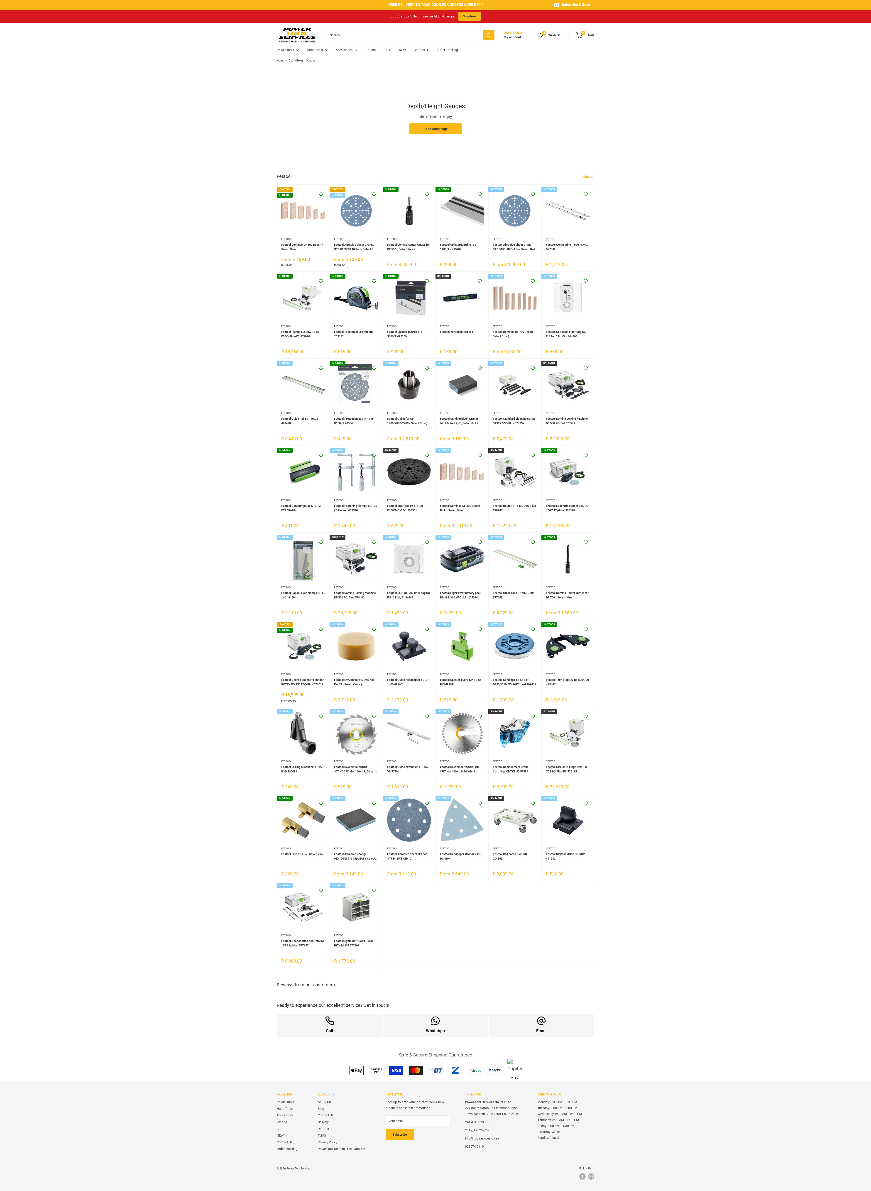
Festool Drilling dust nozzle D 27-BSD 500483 (302, 769)
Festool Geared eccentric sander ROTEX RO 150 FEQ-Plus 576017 (302, 682)
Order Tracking (447, 50)
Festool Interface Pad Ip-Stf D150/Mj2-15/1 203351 (405, 508)
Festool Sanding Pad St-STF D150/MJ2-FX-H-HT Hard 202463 (514, 682)
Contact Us (421, 50)
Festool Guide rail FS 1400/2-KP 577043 (513, 595)
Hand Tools (315, 50)
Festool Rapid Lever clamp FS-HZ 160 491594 (303, 595)
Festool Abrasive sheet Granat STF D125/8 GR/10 (407, 856)
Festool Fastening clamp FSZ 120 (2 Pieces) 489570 (355, 508)
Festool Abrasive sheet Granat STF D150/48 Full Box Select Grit (514, 247)
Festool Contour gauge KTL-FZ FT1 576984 (301, 508)
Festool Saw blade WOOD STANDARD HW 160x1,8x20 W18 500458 (355, 769)
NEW (402, 50)
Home (280, 60)
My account (512, 37)
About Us (324, 1102)
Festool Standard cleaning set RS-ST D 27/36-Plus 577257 (515, 421)
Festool (286, 239)
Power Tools (285, 50)
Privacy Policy (327, 1142)
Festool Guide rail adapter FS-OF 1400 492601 (408, 682)
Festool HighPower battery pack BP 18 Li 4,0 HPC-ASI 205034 (460, 595)
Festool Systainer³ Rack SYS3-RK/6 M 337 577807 (354, 943)
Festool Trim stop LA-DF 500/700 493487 (567, 682)
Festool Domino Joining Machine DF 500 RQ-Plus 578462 (355, 595)
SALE (387, 50)
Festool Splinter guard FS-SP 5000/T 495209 (405, 334)
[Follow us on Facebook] (582, 1176)
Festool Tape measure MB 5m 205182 (353, 334)
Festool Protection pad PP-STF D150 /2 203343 (354, 421)
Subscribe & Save (576, 5)
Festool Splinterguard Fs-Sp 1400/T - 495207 (458, 247)
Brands (370, 50)
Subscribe (399, 1134)
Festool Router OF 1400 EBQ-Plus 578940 (514, 508)
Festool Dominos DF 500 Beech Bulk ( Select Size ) (460, 508)
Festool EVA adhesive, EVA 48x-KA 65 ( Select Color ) (355, 682)
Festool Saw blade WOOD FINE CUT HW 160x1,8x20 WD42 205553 (460, 769)
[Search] (488, 35)
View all (589, 177)
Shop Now (469, 16)
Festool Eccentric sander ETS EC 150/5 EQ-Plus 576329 (567, 508)
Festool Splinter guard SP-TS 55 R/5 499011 (460, 682)
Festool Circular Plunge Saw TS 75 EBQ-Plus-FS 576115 (566, 769)
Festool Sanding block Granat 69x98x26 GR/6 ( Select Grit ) (459, 421)
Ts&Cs (322, 1135)
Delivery (323, 1122)
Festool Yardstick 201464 (456, 331)
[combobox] (405, 35)
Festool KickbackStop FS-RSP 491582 (565, 856)
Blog (321, 1108)
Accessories (344, 50)
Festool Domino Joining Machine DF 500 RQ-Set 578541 (567, 421)
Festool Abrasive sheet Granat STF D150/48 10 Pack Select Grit (355, 247)
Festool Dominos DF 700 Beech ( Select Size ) (514, 334)
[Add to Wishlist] (321, 194)
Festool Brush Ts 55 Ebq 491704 (302, 854)
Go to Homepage (435, 129)
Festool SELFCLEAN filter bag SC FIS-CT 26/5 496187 (408, 595)
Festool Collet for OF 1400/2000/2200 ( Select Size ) (407, 421)
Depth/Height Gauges (302, 60)
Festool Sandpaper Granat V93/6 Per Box (461, 856)
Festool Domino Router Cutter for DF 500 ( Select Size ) (408, 247)
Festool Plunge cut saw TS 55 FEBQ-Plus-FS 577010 (300, 334)
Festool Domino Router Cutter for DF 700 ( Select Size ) (567, 595)
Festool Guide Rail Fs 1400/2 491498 (299, 421)
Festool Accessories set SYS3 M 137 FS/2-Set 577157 (302, 943)
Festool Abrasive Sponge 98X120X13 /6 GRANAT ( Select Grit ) (354, 856)
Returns (323, 1129)
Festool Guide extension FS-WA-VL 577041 (408, 769)
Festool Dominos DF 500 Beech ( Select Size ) (302, 247)
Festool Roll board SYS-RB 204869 (510, 856)
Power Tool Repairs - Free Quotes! (341, 1149)
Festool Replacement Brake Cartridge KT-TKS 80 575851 (511, 769)
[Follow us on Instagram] (591, 1176)
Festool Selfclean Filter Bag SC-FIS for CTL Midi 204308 (566, 334)
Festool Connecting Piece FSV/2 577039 (566, 247)
